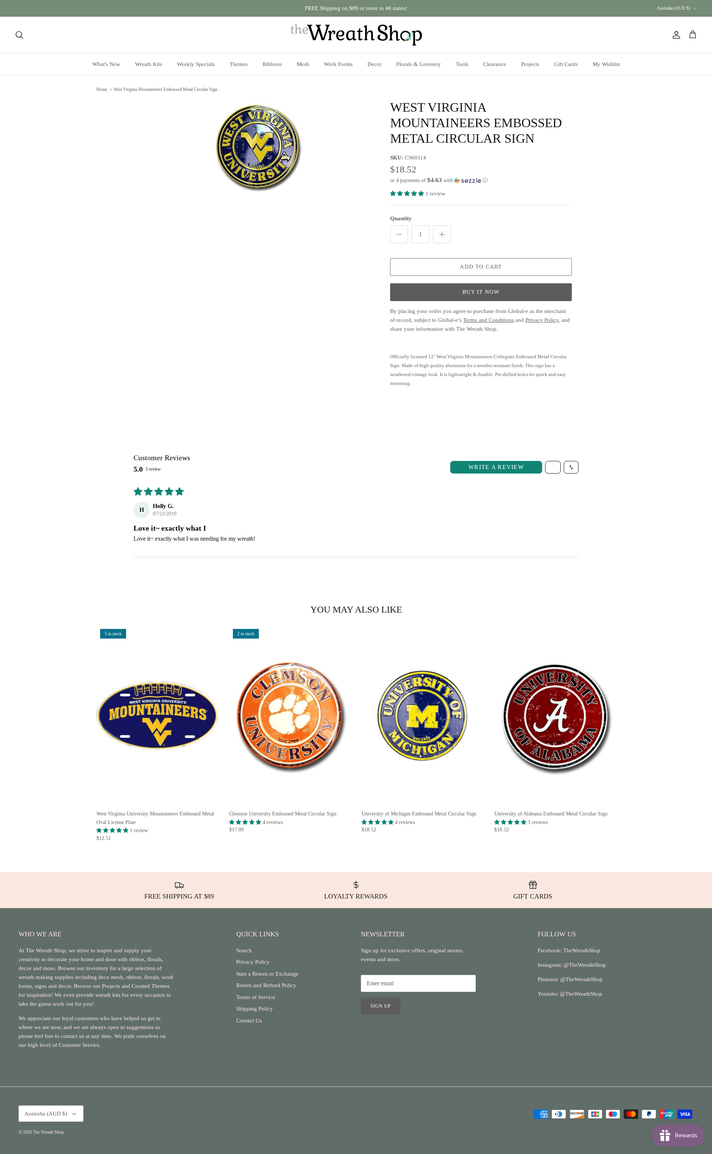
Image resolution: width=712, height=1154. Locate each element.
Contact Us (249, 1020)
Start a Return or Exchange (267, 974)
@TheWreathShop (581, 979)
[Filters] (553, 467)
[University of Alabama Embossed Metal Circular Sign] (555, 716)
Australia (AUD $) (673, 8)
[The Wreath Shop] (356, 35)
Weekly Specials (196, 64)
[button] (439, 180)
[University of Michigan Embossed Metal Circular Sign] (422, 716)
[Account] (675, 34)
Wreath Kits (148, 64)
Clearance (494, 64)
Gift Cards (566, 64)
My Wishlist (606, 64)
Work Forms (338, 64)
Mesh (303, 64)
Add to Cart (481, 267)
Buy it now (481, 292)
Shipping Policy (254, 1009)
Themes (239, 64)
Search (244, 950)
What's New (106, 64)
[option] (257, 146)
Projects (530, 64)
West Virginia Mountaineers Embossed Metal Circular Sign (165, 89)
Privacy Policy (253, 962)
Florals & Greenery (418, 64)
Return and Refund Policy (266, 985)
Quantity (401, 218)
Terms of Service (255, 997)
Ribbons (272, 64)
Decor (374, 64)
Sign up (380, 1006)
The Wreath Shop (48, 1132)
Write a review (496, 467)
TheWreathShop (581, 950)
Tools (462, 64)
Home (101, 89)
